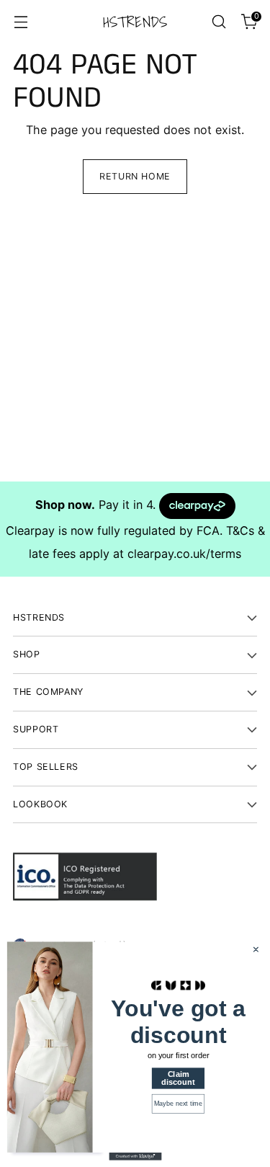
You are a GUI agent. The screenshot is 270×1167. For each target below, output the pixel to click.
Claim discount (177, 1078)
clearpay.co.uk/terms (184, 553)
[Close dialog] (256, 949)
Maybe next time (177, 1103)
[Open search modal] (218, 22)
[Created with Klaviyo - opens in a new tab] (135, 1157)
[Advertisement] (135, 346)
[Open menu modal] (20, 22)
